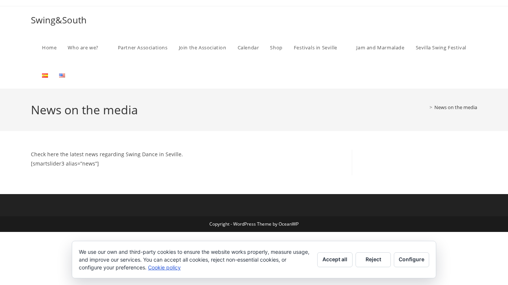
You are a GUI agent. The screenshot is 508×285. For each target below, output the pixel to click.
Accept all (334, 259)
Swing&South (59, 20)
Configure (411, 259)
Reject (373, 259)
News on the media (455, 107)
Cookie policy (164, 267)
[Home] (425, 107)
